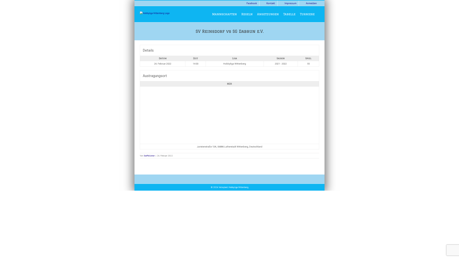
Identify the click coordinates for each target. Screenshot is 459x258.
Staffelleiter (149, 155)
